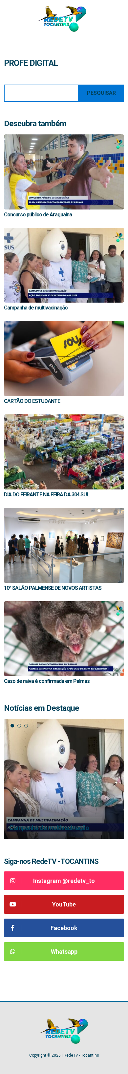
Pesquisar (101, 93)
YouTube (64, 904)
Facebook (64, 928)
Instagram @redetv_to (64, 880)
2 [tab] (19, 725)
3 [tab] (26, 725)
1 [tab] (12, 725)
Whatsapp (64, 951)
